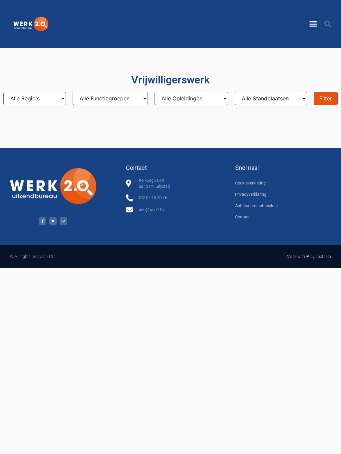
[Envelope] (63, 221)
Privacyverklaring (250, 194)
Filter (325, 98)
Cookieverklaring (250, 183)
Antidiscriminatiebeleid (256, 205)
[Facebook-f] (42, 221)
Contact (242, 217)
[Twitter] (53, 221)
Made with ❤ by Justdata (309, 256)
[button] (313, 24)
